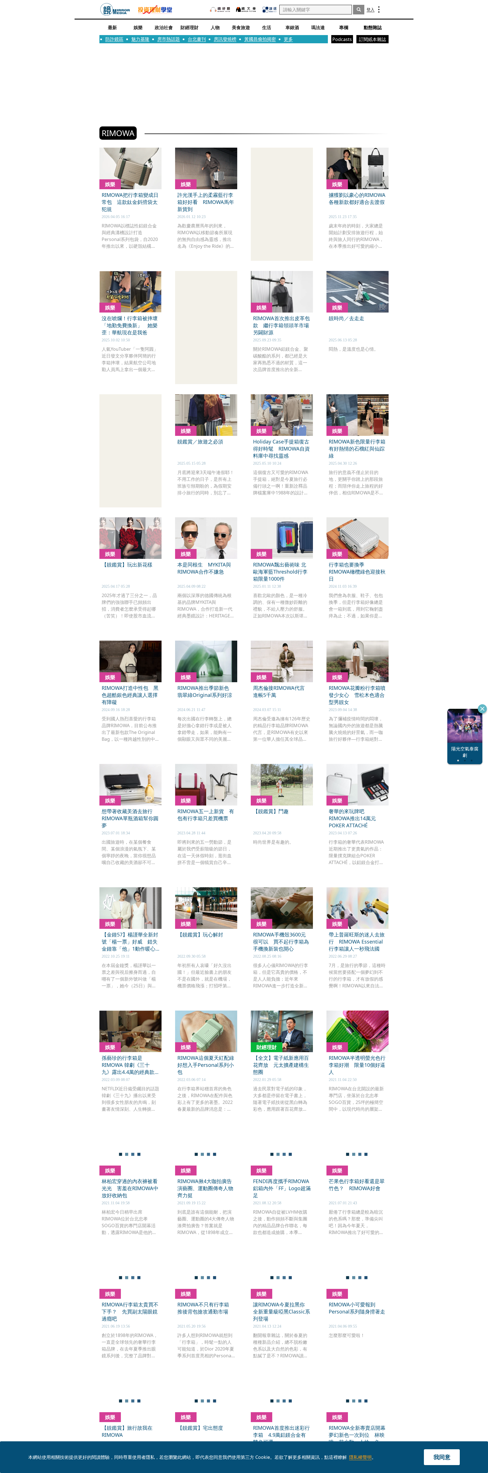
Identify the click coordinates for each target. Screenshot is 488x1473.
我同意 (441, 1457)
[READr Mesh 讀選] (269, 9)
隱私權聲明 (360, 1457)
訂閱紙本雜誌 (372, 39)
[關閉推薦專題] (482, 708)
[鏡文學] (246, 9)
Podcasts (342, 39)
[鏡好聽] (220, 9)
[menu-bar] (379, 9)
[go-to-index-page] (115, 9)
